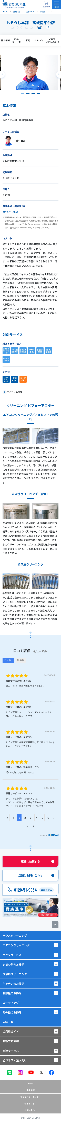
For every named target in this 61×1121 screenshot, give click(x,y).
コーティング (11, 1003)
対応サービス (16, 40)
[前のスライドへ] (2, 74)
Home (30, 1083)
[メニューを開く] (56, 4)
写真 (27, 40)
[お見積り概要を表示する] (46, 4)
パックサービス (12, 955)
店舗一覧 (8, 1022)
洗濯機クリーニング (15, 974)
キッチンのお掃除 (13, 983)
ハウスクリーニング (15, 936)
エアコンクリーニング (16, 945)
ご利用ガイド (11, 1031)
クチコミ (38, 40)
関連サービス (11, 1051)
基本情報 (5, 40)
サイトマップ (30, 1103)
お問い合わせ (30, 1110)
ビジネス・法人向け (15, 1060)
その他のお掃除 (12, 1012)
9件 (39, 27)
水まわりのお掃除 (13, 964)
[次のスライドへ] (58, 74)
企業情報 (30, 1090)
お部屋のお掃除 (12, 993)
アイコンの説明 (14, 392)
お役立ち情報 (11, 1041)
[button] (22, 93)
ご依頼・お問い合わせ (52, 40)
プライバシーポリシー (30, 1096)
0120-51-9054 (10, 212)
